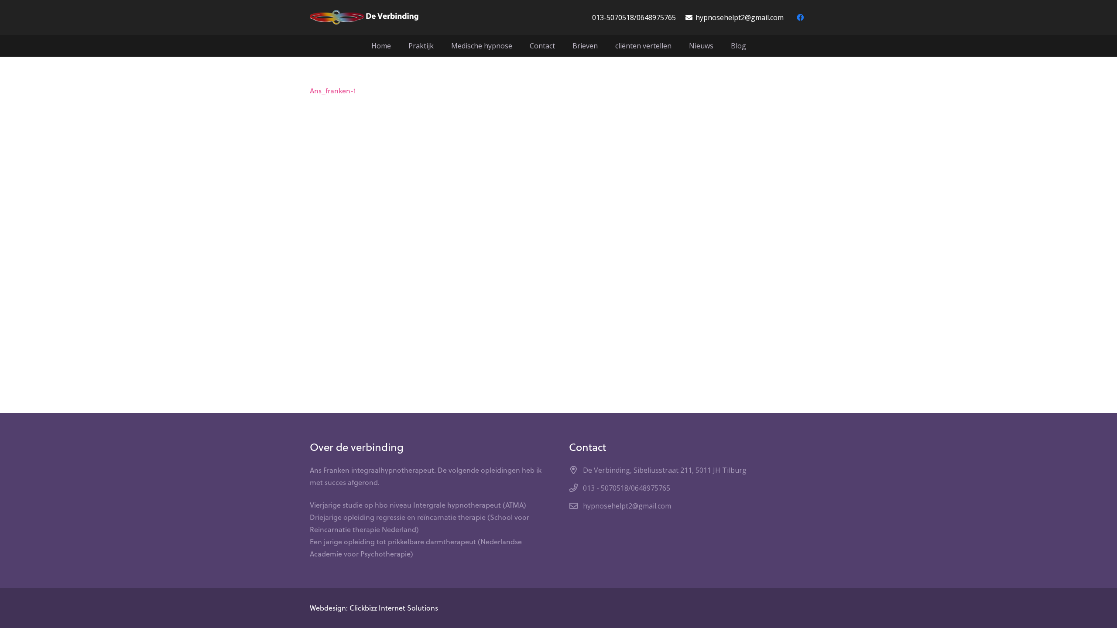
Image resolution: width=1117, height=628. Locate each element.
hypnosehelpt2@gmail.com (627, 506)
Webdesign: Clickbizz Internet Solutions (374, 608)
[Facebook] (800, 17)
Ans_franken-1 (333, 91)
